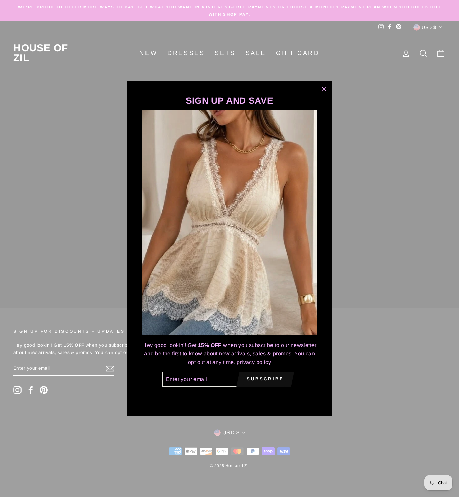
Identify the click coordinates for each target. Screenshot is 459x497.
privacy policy (254, 362)
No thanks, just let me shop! (229, 396)
